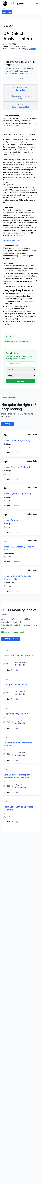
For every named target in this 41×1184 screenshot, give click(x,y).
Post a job (7, 12)
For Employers (8, 8)
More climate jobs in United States (17, 341)
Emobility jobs (10, 336)
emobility (32, 49)
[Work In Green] (13, 3)
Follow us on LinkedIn (12, 240)
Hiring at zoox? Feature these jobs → (14, 632)
